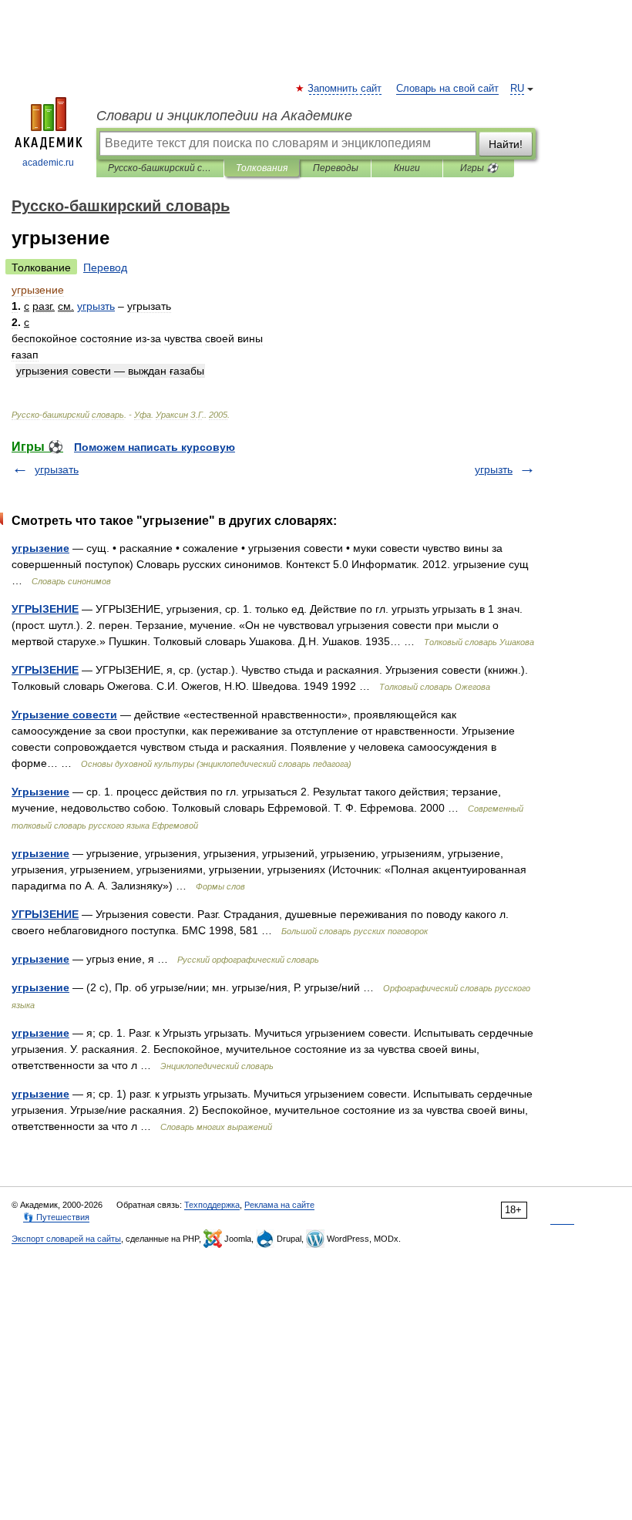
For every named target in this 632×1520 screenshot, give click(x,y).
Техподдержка (212, 1204)
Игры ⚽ (479, 168)
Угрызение (40, 791)
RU (517, 88)
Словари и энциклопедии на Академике (224, 115)
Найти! (506, 144)
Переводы (335, 168)
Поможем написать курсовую (154, 447)
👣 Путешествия (56, 1217)
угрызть (494, 469)
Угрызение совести (64, 714)
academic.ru (48, 162)
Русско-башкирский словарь (160, 168)
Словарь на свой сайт (447, 88)
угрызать (57, 469)
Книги (407, 168)
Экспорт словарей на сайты (66, 1238)
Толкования (261, 168)
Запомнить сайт (345, 88)
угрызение (40, 548)
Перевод (105, 267)
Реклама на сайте (279, 1204)
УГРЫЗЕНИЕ (45, 609)
